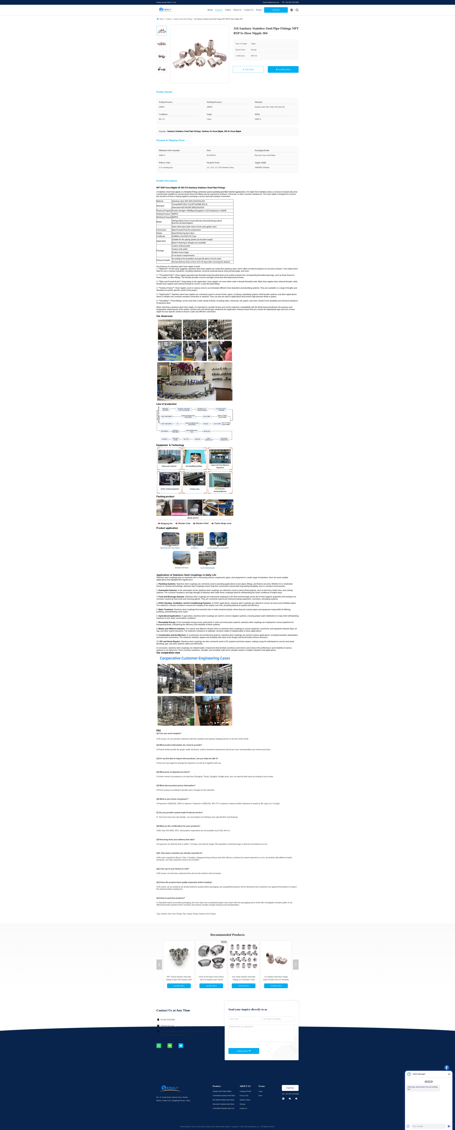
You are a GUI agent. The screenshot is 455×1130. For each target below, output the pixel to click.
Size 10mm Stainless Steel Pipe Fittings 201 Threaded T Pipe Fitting (243, 979)
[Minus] (449, 1074)
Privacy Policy (185, 1127)
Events (259, 10)
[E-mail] (183, 1047)
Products (219, 10)
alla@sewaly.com (167, 1026)
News (260, 1095)
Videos (228, 10)
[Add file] (408, 1126)
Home (210, 10)
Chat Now (276, 10)
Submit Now (242, 1051)
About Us (237, 10)
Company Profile (245, 1091)
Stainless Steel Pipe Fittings (182, 19)
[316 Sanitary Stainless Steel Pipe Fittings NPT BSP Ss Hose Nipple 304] (200, 54)
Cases (260, 1091)
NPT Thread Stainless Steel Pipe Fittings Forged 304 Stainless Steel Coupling (179, 979)
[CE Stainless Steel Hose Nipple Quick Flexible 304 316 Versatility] (276, 956)
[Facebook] (446, 1067)
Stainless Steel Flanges (207, 914)
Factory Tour (244, 1095)
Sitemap (242, 1104)
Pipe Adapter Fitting (190, 914)
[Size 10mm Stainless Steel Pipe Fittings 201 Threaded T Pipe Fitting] (243, 956)
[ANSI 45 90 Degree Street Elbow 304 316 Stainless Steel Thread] (211, 956)
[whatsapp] (161, 1047)
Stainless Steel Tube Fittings (171, 914)
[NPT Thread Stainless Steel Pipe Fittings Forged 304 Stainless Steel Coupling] (179, 956)
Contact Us (249, 10)
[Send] (449, 1126)
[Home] (165, 10)
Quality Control (245, 1100)
